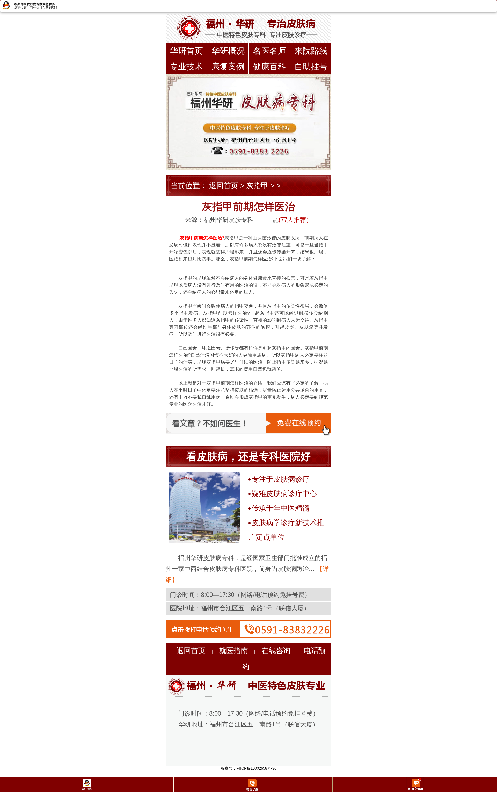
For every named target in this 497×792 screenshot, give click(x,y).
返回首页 (223, 186)
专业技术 (186, 66)
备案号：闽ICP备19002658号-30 (248, 768)
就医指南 (233, 651)
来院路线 (310, 50)
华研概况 (228, 50)
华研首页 (186, 50)
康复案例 (228, 66)
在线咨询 (275, 651)
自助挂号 (310, 66)
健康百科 (269, 66)
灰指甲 (257, 186)
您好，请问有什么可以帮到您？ (36, 7)
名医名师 (269, 50)
